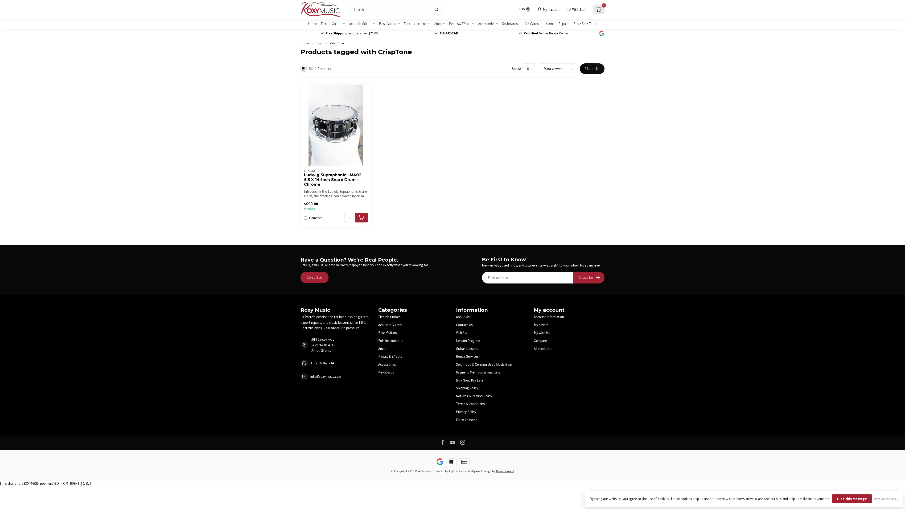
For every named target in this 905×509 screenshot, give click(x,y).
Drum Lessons (466, 420)
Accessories (486, 23)
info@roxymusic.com (325, 376)
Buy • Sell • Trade (585, 23)
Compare (315, 218)
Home (312, 23)
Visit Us (461, 332)
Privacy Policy (466, 412)
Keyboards (510, 23)
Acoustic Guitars (360, 23)
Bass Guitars (388, 23)
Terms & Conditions (470, 404)
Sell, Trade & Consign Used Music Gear (484, 364)
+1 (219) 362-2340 (322, 363)
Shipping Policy (467, 388)
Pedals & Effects (460, 23)
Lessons (548, 23)
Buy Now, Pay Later (470, 380)
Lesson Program (468, 340)
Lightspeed (456, 471)
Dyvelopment (505, 471)
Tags (319, 43)
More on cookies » (886, 499)
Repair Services (467, 356)
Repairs (564, 23)
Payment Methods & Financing (478, 372)
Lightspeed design (479, 471)
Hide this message (852, 499)
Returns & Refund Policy (474, 396)
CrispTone (337, 43)
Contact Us (314, 277)
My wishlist (542, 332)
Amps (438, 23)
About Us (463, 317)
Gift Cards (532, 23)
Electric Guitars (331, 23)
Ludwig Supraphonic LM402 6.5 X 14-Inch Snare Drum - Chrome (333, 180)
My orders (541, 325)
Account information (549, 317)
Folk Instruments (415, 23)
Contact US (464, 325)
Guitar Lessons (467, 348)
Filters (589, 68)
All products (542, 348)
